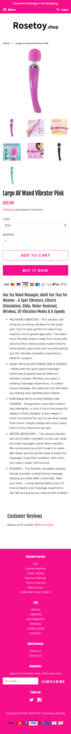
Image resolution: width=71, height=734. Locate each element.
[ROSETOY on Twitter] (31, 700)
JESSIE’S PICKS (35, 628)
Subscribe (53, 681)
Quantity (8, 234)
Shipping (8, 209)
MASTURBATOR (35, 619)
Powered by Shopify (53, 713)
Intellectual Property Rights (35, 592)
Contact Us (35, 655)
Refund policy (35, 587)
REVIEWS (35, 624)
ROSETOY (34, 713)
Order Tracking (35, 573)
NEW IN (35, 609)
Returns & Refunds (35, 578)
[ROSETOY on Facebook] (39, 700)
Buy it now (35, 270)
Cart (64, 10)
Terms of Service (35, 582)
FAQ (35, 563)
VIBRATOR (35, 614)
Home (6, 43)
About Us (35, 651)
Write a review (44, 524)
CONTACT (35, 633)
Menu (11, 9)
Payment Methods (35, 568)
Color (6, 219)
